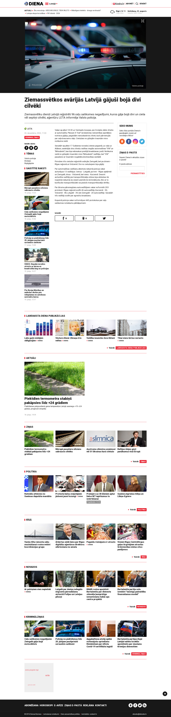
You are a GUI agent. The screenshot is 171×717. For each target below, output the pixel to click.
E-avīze (58, 705)
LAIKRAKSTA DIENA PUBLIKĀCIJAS (45, 315)
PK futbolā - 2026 (53, 13)
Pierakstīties (138, 173)
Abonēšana (31, 705)
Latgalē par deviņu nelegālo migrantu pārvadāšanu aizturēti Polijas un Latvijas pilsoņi (68, 593)
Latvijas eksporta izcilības (36, 13)
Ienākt (143, 4)
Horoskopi (46, 705)
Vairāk (112, 348)
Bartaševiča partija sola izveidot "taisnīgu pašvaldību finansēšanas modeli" (131, 591)
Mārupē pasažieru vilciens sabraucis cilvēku (36, 189)
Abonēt (130, 4)
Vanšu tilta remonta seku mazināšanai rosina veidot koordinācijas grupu (37, 544)
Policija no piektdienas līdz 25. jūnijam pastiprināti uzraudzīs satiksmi (36, 240)
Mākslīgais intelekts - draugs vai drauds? (86, 10)
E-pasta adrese (125, 164)
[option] (85, 56)
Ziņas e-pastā (73, 705)
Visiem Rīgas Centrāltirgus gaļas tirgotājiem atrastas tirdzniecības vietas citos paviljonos (130, 546)
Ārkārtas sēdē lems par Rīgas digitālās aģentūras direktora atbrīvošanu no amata (69, 544)
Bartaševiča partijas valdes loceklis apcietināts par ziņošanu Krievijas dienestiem (129, 643)
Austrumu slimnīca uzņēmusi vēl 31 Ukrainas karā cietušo (101, 450)
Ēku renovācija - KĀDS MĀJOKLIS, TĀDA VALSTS (51, 10)
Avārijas (27, 161)
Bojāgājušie (29, 163)
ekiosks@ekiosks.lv (140, 714)
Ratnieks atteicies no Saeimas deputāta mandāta (37, 495)
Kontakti (101, 705)
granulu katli (31, 685)
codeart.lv (93, 714)
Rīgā (29, 519)
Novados (31, 567)
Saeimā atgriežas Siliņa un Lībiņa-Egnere (130, 495)
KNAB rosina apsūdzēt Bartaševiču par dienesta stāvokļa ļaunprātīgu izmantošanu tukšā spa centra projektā (99, 594)
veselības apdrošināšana (37, 679)
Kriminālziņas (32, 137)
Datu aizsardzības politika (70, 714)
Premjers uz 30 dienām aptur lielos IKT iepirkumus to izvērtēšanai (101, 496)
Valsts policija (30, 158)
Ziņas (29, 426)
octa (47, 675)
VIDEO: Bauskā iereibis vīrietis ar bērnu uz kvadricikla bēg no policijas (36, 266)
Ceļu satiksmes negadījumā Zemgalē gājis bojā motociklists (36, 214)
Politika (31, 471)
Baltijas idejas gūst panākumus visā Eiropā (128, 450)
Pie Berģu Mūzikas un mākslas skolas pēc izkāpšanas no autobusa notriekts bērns (34, 293)
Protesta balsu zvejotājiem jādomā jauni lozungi (69, 495)
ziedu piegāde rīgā (32, 670)
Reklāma (88, 705)
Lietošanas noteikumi (51, 714)
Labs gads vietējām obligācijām (33, 339)
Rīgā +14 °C (121, 11)
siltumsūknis (44, 686)
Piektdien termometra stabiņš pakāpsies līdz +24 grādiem (48, 400)
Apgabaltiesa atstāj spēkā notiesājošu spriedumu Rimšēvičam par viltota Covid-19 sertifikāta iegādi (100, 643)
